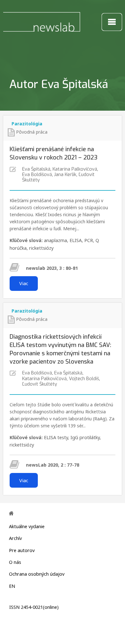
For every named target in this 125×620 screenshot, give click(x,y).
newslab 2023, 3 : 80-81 (52, 268)
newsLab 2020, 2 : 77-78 (52, 465)
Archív (15, 538)
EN (12, 586)
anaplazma (55, 240)
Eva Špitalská (36, 169)
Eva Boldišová (37, 175)
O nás (15, 562)
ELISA (76, 240)
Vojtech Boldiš (84, 379)
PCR (88, 240)
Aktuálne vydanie (27, 526)
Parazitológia (27, 124)
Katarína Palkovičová (75, 169)
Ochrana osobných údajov (36, 574)
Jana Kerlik (65, 175)
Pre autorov (22, 550)
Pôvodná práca (31, 132)
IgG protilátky (85, 437)
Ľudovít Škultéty (39, 384)
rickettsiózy (41, 248)
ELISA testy (56, 437)
